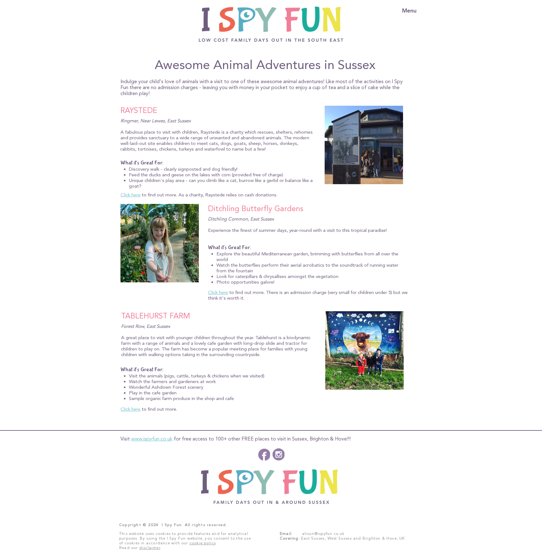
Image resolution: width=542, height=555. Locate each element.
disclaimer (149, 548)
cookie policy (202, 543)
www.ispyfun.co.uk (152, 439)
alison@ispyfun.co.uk (323, 533)
